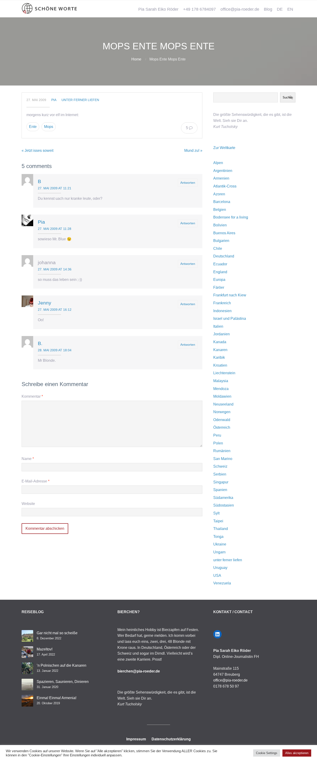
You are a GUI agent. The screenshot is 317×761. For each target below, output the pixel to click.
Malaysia (220, 381)
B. (40, 343)
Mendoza (221, 389)
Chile (217, 248)
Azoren (219, 194)
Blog (268, 9)
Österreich (221, 427)
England (220, 272)
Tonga (218, 537)
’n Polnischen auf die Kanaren (61, 665)
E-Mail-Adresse (35, 481)
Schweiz (220, 466)
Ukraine (219, 544)
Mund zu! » (193, 150)
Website (28, 504)
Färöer (218, 287)
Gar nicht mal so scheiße (57, 633)
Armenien (221, 178)
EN (290, 9)
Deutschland (223, 256)
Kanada (219, 342)
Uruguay (220, 568)
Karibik (219, 357)
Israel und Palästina (229, 318)
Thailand (220, 529)
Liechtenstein (224, 373)
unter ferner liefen (80, 100)
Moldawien (222, 396)
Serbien (219, 474)
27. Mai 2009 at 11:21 (54, 188)
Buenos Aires (224, 233)
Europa (219, 280)
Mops (48, 127)
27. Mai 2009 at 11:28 (54, 229)
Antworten (187, 182)
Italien (218, 326)
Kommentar (32, 396)
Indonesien (222, 311)
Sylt (216, 513)
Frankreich (222, 303)
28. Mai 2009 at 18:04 (54, 350)
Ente (33, 127)
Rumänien (221, 451)
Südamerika (223, 498)
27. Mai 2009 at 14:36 (54, 269)
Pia (53, 100)
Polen (218, 443)
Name (28, 459)
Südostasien (223, 505)
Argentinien (222, 171)
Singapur (220, 482)
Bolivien (220, 225)
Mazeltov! (44, 649)
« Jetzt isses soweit (37, 150)
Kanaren (220, 350)
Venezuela (222, 583)
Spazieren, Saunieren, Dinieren (63, 682)
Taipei (218, 521)
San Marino (222, 459)
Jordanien (221, 334)
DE (280, 9)
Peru (217, 435)
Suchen (288, 97)
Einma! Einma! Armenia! (56, 698)
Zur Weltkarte (224, 148)
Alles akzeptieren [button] (296, 753)
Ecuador (220, 264)
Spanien (220, 490)
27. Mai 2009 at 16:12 (54, 309)
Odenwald (221, 420)
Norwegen (221, 412)
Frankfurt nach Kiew (229, 295)
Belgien (219, 210)
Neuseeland (223, 404)
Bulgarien (221, 241)
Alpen (218, 163)
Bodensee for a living (230, 217)
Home (136, 59)
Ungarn (219, 552)
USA (217, 575)
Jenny (44, 302)
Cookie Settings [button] (266, 753)
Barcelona (221, 202)
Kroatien (220, 365)
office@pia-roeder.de (239, 9)
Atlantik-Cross (224, 186)
